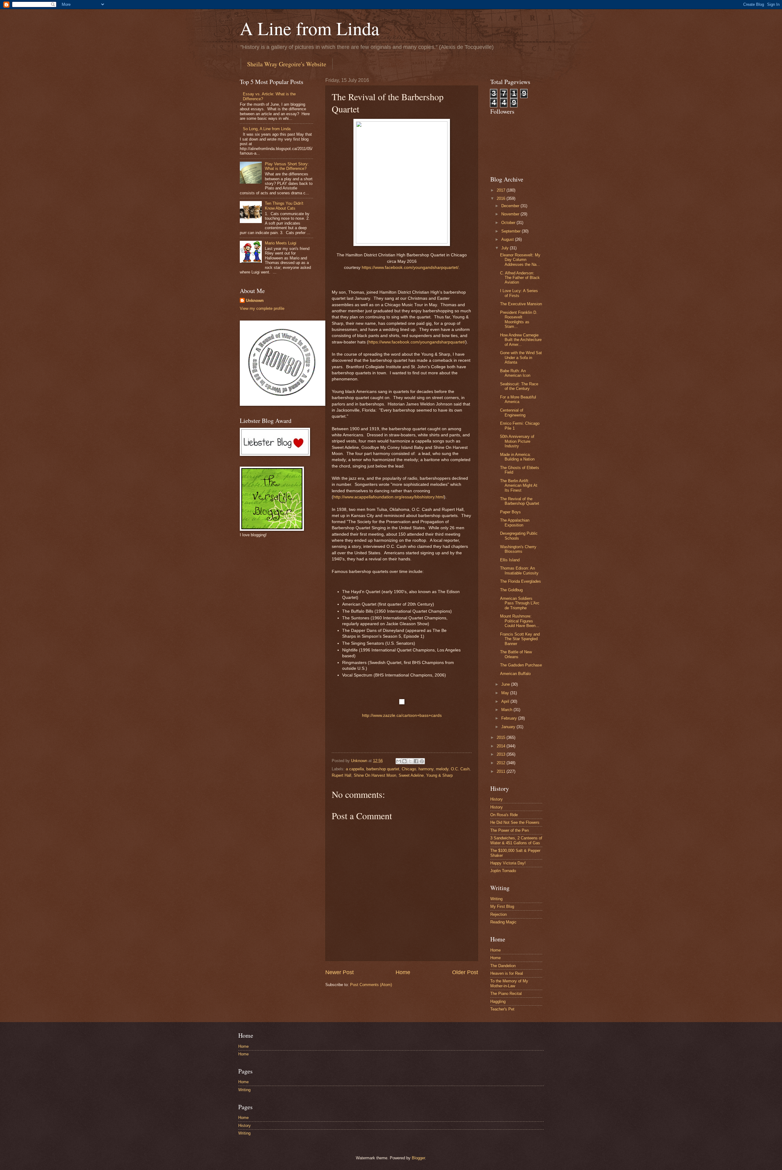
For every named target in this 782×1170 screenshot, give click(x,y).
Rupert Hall (341, 775)
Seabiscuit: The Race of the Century (519, 386)
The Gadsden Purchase (521, 665)
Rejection (498, 914)
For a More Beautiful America (518, 399)
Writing (496, 899)
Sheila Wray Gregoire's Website (286, 64)
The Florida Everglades (520, 581)
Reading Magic (503, 922)
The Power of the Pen (509, 830)
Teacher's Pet (502, 1009)
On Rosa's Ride (504, 814)
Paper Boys (510, 512)
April (505, 701)
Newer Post (339, 972)
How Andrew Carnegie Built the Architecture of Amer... (521, 340)
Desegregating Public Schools (519, 535)
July (505, 248)
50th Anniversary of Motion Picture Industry (517, 441)
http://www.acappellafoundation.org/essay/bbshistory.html (388, 497)
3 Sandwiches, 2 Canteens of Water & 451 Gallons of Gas (516, 840)
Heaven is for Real (506, 973)
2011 (501, 771)
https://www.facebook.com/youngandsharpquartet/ (410, 267)
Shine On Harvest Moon (375, 775)
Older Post (465, 972)
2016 (501, 198)
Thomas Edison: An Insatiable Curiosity (519, 570)
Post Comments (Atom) (371, 984)
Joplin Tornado (503, 870)
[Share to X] (410, 761)
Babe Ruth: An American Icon (515, 373)
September (511, 231)
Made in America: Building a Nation (517, 456)
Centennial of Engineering (512, 412)
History (496, 799)
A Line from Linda (309, 28)
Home (403, 972)
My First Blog (502, 906)
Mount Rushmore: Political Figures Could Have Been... (519, 621)
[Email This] (399, 761)
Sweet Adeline (411, 775)
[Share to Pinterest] (422, 761)
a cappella (355, 769)
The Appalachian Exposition (514, 522)
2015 (501, 737)
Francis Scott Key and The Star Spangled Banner (520, 639)
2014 (501, 746)
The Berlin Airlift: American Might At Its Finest (518, 486)
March (507, 709)
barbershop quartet (382, 769)
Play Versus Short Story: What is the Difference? (287, 166)
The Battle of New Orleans (516, 654)
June (506, 684)
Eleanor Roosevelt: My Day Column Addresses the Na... (520, 260)
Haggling (498, 1001)
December (511, 206)
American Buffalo (515, 673)
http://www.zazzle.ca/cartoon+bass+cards (402, 715)
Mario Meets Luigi (280, 243)
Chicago (409, 769)
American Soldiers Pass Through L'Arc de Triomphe (519, 603)
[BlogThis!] (404, 761)
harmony (425, 769)
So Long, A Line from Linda (267, 129)
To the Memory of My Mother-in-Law (509, 983)
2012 (501, 763)
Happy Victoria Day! (508, 863)
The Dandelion (503, 965)
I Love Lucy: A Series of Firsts (519, 293)
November (511, 214)
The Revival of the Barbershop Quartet (519, 501)
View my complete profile (262, 308)
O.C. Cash (460, 769)
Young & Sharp (439, 775)
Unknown (255, 300)
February (509, 718)
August (508, 239)
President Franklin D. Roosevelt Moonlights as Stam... (518, 319)
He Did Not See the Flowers (514, 822)
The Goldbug (511, 590)
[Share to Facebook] (416, 761)
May (505, 693)
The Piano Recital (506, 993)
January (509, 726)
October (509, 222)
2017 (501, 190)
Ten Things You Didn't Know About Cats (284, 205)
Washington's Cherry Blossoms (518, 549)
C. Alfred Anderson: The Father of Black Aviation (520, 278)
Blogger (418, 1158)
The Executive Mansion (521, 304)
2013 (501, 754)
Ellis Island (510, 560)
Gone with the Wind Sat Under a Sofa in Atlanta (521, 357)
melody (442, 769)
